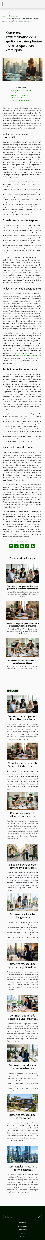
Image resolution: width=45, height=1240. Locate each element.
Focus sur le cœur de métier (21, 100)
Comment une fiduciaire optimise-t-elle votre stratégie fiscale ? (22, 1068)
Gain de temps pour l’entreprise (21, 93)
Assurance (22, 1223)
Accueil (3, 16)
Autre (23, 1233)
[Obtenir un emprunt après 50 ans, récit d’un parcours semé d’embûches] (22, 610)
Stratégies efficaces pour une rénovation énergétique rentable (22, 1118)
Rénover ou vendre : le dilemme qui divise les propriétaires (22, 661)
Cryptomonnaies (22, 1226)
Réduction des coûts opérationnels (20, 95)
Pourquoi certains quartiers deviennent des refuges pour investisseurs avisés (23, 867)
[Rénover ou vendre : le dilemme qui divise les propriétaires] (22, 647)
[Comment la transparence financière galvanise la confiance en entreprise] (22, 573)
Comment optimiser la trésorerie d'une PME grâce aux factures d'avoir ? (22, 1018)
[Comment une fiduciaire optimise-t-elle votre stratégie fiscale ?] (22, 1053)
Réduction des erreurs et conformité (21, 90)
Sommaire (22, 87)
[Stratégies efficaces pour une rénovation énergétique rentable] (22, 1102)
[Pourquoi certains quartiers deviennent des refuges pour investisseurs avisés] (22, 852)
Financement (13, 16)
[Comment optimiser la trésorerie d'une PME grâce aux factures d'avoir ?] (22, 1003)
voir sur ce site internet (26, 355)
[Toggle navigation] (6, 4)
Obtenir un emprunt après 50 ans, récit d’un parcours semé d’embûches (22, 624)
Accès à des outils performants (21, 98)
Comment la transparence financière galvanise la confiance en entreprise (22, 587)
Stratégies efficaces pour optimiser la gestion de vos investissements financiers (23, 967)
